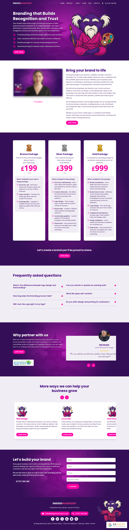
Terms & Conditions (70, 523)
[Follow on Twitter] (62, 519)
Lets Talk (19, 52)
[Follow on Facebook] (52, 519)
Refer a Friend (90, 523)
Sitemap (81, 523)
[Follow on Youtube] (71, 519)
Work (84, 3)
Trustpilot (37, 101)
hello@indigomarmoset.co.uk (55, 513)
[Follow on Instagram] (57, 519)
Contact (97, 3)
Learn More (22, 434)
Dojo (90, 3)
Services (69, 3)
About (78, 3)
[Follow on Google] (76, 519)
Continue (72, 486)
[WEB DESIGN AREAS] (102, 3)
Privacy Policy (57, 523)
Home (62, 3)
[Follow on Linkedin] (67, 519)
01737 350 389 (79, 513)
